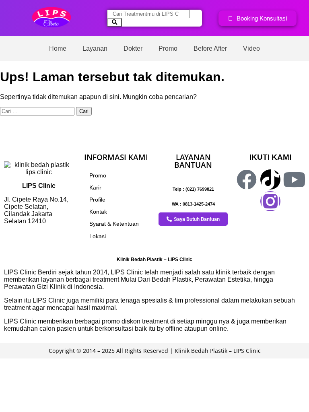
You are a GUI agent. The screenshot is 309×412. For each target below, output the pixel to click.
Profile (97, 199)
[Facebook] (247, 179)
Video (251, 48)
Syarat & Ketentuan (114, 223)
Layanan (94, 48)
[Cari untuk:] (38, 110)
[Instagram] (270, 201)
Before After (210, 48)
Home (57, 48)
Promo (168, 48)
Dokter (133, 48)
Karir (95, 187)
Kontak (98, 211)
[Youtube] (294, 179)
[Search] (114, 22)
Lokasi (97, 236)
